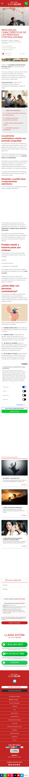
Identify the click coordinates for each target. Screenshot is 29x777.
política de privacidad (20, 599)
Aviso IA (14, 740)
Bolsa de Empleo (14, 699)
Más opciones (20, 404)
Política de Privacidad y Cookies (14, 726)
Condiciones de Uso (14, 733)
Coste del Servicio (14, 716)
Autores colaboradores (14, 703)
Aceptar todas (14, 411)
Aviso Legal (14, 723)
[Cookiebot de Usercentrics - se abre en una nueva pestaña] (21, 364)
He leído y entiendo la (14, 599)
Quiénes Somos (14, 713)
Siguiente (25, 775)
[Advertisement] (14, 207)
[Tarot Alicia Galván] (6, 6)
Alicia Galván (4, 40)
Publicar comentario (14, 623)
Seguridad (14, 730)
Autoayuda (16, 40)
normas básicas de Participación (16, 618)
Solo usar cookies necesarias (14, 408)
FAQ (14, 709)
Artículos (11, 40)
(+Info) (14, 605)
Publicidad (14, 706)
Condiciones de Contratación (14, 719)
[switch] (24, 391)
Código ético (14, 736)
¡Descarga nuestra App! (15, 690)
